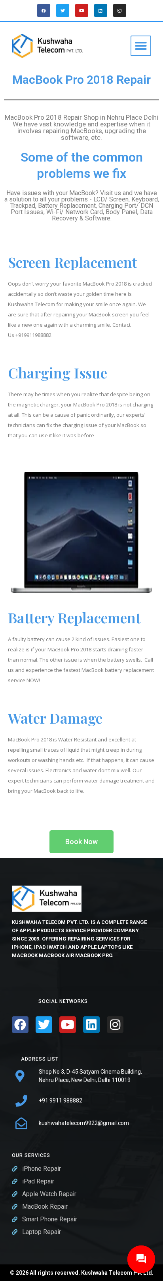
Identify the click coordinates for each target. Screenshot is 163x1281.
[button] (141, 46)
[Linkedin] (100, 10)
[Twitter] (62, 10)
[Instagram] (119, 10)
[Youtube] (81, 10)
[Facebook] (43, 10)
